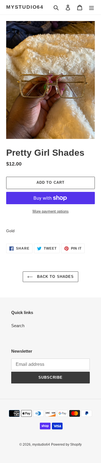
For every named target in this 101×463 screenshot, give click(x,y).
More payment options (51, 211)
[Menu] (91, 7)
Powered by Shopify (66, 444)
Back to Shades (55, 276)
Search (17, 325)
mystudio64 (24, 7)
